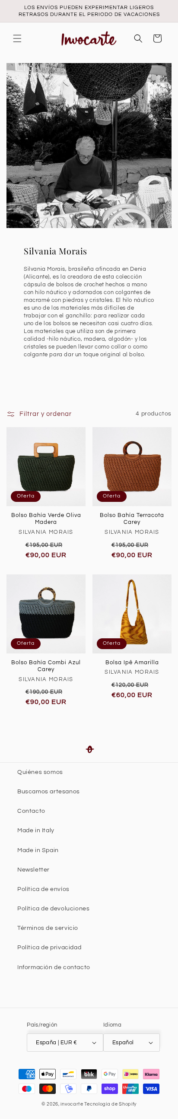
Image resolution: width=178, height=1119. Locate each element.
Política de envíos (43, 889)
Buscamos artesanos (48, 792)
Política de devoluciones (53, 909)
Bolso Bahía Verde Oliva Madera (46, 519)
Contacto (31, 811)
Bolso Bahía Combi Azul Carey (46, 666)
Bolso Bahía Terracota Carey (132, 519)
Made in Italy (35, 830)
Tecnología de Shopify (110, 1104)
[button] (17, 38)
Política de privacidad (49, 948)
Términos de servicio (47, 928)
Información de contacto (53, 967)
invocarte (71, 1104)
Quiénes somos (40, 772)
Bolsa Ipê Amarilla (132, 662)
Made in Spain (38, 850)
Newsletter (33, 870)
